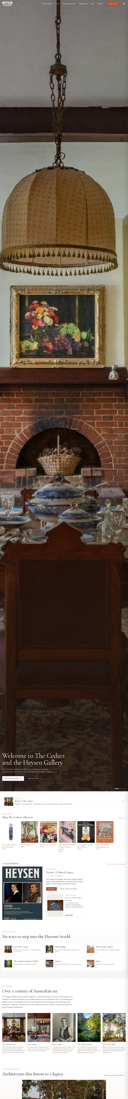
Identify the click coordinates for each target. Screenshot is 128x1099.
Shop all (121, 818)
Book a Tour (113, 3)
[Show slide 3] (117, 788)
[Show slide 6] (125, 788)
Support (100, 3)
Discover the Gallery (12, 778)
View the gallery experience (114, 1075)
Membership (83, 3)
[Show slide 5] (122, 788)
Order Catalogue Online (68, 889)
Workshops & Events (69, 3)
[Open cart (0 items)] (124, 3)
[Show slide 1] (114, 788)
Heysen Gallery (47, 3)
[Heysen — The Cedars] (7, 3)
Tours (57, 3)
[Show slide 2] (115, 788)
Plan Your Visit (33, 778)
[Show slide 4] (119, 788)
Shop (92, 3)
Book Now (51, 889)
